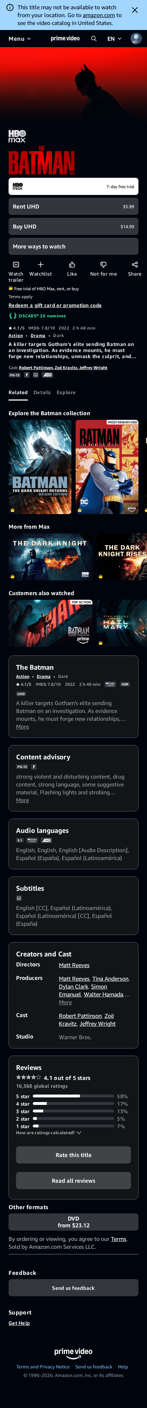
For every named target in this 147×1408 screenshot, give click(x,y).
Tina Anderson (110, 978)
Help (123, 1366)
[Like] (72, 264)
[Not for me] (103, 264)
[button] (49, 1133)
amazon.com (99, 15)
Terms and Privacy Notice (43, 1366)
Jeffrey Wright (93, 367)
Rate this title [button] (74, 1154)
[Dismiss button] (135, 10)
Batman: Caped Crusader (50, 623)
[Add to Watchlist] (40, 264)
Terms (118, 1238)
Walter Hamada (103, 994)
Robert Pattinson (36, 367)
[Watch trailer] (16, 264)
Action (16, 335)
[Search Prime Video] (94, 38)
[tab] (18, 392)
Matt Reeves (74, 965)
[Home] (65, 38)
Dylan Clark (73, 986)
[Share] (134, 264)
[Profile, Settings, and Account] (136, 38)
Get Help (19, 1323)
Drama (38, 335)
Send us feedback (93, 1366)
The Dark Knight (50, 556)
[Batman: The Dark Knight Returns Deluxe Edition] (40, 467)
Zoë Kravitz (66, 367)
